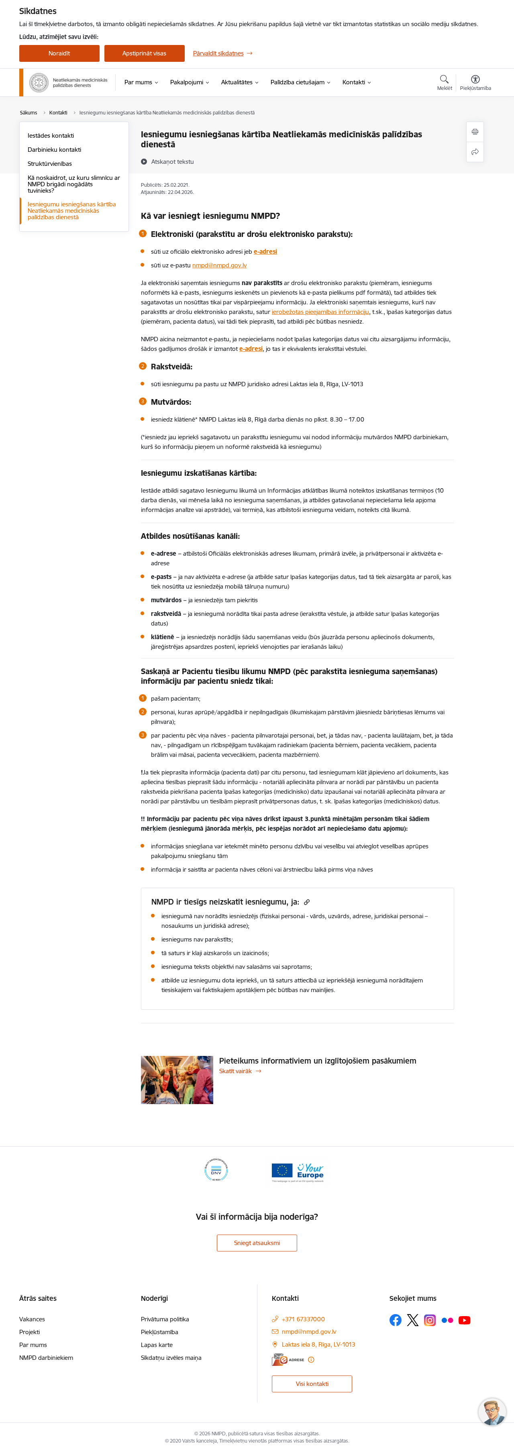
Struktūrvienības (50, 163)
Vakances (32, 1319)
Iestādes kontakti (51, 135)
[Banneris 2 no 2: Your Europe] (297, 1172)
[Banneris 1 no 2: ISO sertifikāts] (216, 1172)
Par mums (33, 1345)
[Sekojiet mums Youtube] (465, 1320)
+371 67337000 (303, 1319)
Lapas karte (157, 1345)
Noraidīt (59, 53)
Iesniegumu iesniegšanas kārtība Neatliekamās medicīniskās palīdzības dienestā (72, 210)
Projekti (29, 1332)
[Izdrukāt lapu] (475, 132)
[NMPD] (68, 82)
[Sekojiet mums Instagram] (430, 1320)
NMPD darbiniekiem (46, 1357)
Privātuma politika (165, 1319)
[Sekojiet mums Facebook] (396, 1320)
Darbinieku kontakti (54, 149)
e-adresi (265, 251)
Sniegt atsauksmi (257, 1243)
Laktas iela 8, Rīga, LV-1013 (318, 1344)
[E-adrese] (288, 1359)
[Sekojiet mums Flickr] (447, 1320)
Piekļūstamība (159, 1332)
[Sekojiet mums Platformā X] (413, 1320)
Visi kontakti (312, 1384)
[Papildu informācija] (311, 1360)
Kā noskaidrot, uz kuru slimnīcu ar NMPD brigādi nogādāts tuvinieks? (74, 184)
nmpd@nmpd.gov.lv (309, 1331)
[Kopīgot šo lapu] (475, 152)
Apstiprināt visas (144, 53)
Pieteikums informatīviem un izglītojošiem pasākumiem (317, 1061)
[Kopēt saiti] (306, 902)
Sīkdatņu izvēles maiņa (171, 1357)
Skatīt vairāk (235, 1071)
